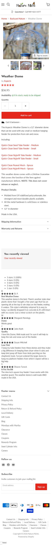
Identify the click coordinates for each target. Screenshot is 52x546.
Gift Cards (5, 417)
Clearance (5, 430)
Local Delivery (7, 413)
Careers (4, 450)
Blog (3, 421)
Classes (4, 434)
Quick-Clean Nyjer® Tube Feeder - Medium (21, 155)
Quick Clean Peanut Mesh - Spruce (17, 165)
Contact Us (6, 396)
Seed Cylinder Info (9, 446)
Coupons (5, 438)
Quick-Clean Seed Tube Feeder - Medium (20, 145)
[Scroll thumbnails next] (43, 65)
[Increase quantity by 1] (25, 105)
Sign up (41, 486)
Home (4, 18)
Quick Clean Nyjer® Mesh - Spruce (17, 168)
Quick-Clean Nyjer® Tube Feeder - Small (19, 158)
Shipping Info (7, 400)
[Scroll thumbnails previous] (8, 65)
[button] (13, 65)
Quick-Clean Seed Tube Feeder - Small (18, 148)
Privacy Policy (7, 404)
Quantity (5, 100)
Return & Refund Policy (11, 408)
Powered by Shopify (26, 537)
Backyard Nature (17, 18)
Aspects (7, 81)
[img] (7, 293)
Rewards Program (9, 442)
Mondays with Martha (10, 425)
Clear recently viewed (13, 258)
